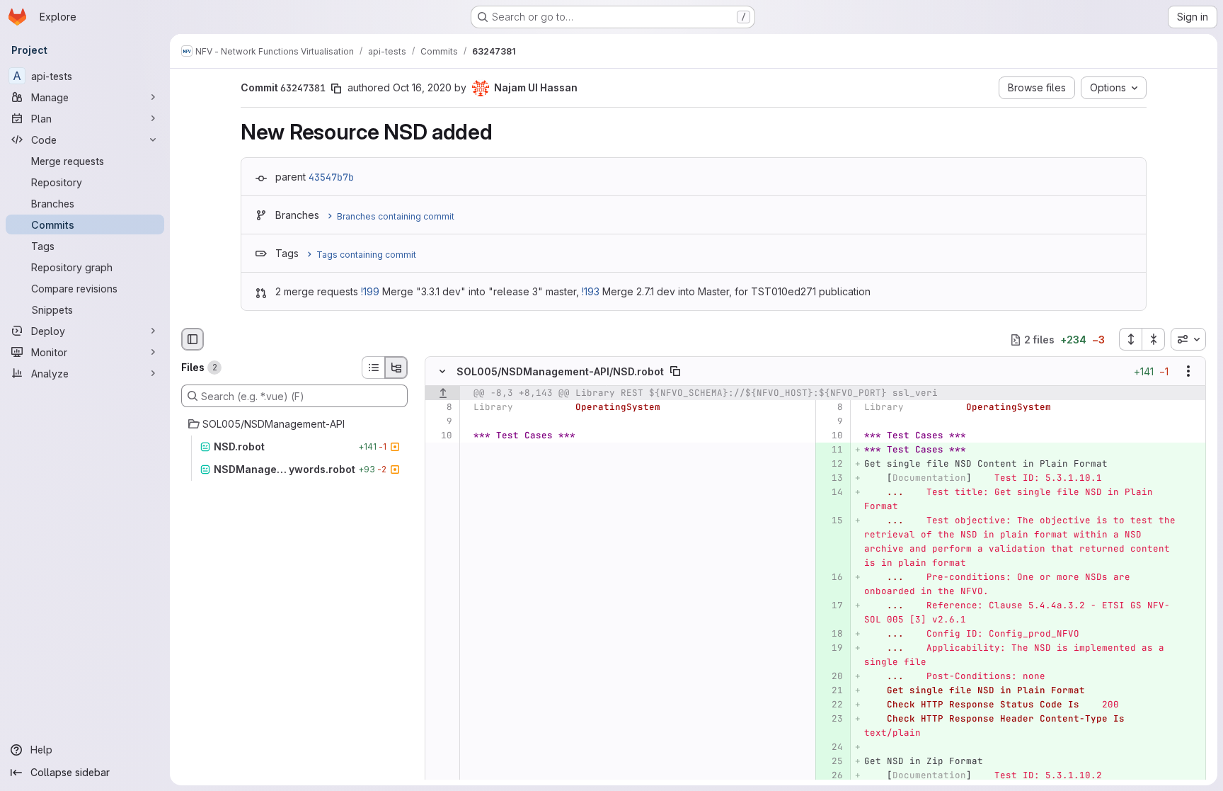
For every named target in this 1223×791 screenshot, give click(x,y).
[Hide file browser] (192, 339)
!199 (370, 291)
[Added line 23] (831, 719)
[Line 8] (440, 408)
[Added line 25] (831, 762)
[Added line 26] (831, 776)
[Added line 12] (831, 464)
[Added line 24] (831, 748)
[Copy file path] (675, 371)
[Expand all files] (1130, 339)
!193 (590, 291)
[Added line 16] (831, 578)
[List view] (373, 367)
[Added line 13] (831, 479)
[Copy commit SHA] (336, 88)
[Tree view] (396, 367)
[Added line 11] (831, 450)
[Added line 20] (831, 677)
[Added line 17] (831, 606)
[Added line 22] (831, 705)
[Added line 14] (831, 493)
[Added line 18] (831, 634)
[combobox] (1188, 339)
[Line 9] (440, 422)
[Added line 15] (831, 521)
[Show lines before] (442, 394)
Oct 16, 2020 (422, 87)
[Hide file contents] (442, 371)
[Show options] (1188, 371)
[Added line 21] (831, 691)
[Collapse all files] (1153, 339)
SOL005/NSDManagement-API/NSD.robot (560, 371)
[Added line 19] (831, 649)
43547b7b (331, 177)
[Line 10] (440, 436)
